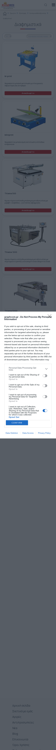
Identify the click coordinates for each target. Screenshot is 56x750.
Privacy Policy (44, 433)
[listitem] (28, 369)
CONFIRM (17, 423)
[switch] (45, 375)
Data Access (28, 433)
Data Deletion (12, 433)
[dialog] (28, 375)
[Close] (50, 317)
